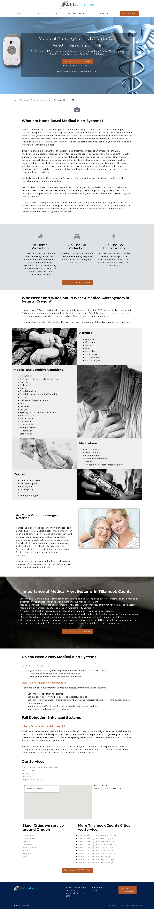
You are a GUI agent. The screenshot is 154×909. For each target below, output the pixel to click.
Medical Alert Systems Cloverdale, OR (97, 853)
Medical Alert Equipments (48, 142)
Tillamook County (29, 100)
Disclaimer (112, 905)
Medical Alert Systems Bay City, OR (96, 838)
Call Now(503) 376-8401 (127, 890)
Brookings (28, 835)
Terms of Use (137, 905)
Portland (27, 844)
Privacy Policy (124, 905)
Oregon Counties (77, 14)
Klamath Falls (30, 847)
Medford (27, 841)
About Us (26, 776)
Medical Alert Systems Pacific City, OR (97, 859)
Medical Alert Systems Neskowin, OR (96, 862)
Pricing (25, 773)
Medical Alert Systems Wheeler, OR (96, 850)
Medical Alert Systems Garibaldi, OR (96, 841)
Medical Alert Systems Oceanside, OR (97, 844)
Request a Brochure (32, 779)
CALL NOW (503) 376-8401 (77, 61)
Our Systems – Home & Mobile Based (40, 767)
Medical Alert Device (49, 322)
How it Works (28, 770)
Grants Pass (29, 838)
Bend (25, 856)
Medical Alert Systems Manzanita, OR (97, 835)
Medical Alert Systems (43, 14)
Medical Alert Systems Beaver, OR (95, 856)
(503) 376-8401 (129, 13)
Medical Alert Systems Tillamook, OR (97, 847)
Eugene (27, 853)
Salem (26, 850)
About (103, 14)
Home (17, 14)
